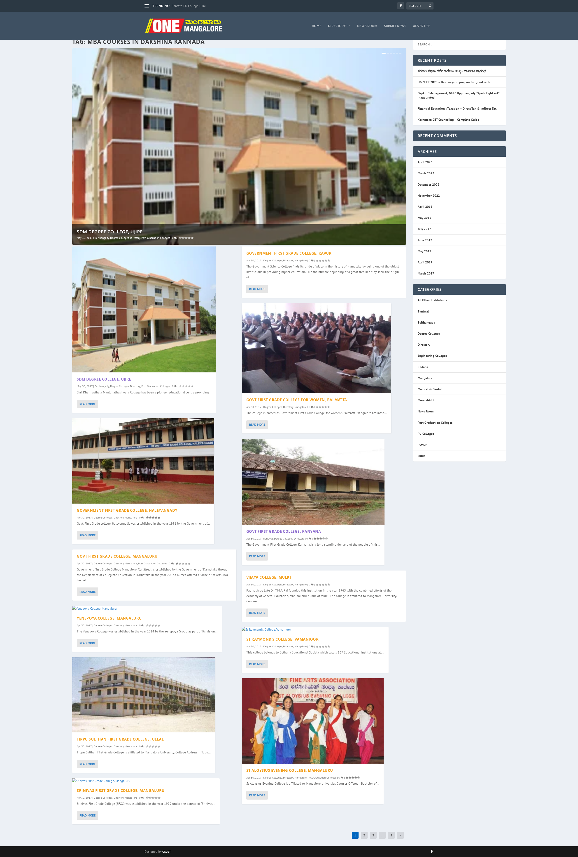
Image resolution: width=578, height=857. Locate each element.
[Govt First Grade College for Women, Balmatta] (316, 348)
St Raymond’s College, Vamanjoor (282, 639)
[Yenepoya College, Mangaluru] (147, 608)
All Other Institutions (432, 300)
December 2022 (428, 184)
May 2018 (424, 218)
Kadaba (423, 367)
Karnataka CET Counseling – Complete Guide (448, 120)
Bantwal (268, 538)
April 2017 (425, 262)
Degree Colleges (119, 237)
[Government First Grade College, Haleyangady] (143, 461)
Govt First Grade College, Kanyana (283, 531)
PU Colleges (426, 434)
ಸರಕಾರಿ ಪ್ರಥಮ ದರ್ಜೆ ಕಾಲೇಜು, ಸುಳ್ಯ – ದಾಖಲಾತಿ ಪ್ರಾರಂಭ (452, 71)
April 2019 (425, 207)
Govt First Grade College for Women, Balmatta (296, 399)
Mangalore (131, 517)
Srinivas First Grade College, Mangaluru (121, 790)
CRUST (166, 852)
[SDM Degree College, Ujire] (144, 309)
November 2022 (429, 196)
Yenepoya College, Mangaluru (109, 618)
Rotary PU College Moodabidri (192, 6)
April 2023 (425, 162)
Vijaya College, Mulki (268, 577)
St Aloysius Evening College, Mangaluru (289, 770)
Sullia (421, 456)
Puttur (422, 445)
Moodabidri (426, 400)
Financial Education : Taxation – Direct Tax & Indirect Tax (457, 109)
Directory (337, 26)
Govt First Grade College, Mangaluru (117, 556)
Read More (87, 404)
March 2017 (426, 273)
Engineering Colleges (432, 356)
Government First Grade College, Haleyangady (127, 510)
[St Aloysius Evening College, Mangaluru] (313, 721)
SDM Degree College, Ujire (110, 232)
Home (316, 26)
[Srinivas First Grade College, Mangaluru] (146, 781)
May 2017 (424, 251)
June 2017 (425, 240)
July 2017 (424, 229)
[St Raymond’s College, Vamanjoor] (315, 629)
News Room (367, 26)
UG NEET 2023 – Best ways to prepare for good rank (454, 82)
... (382, 835)
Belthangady (102, 237)
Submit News (395, 26)
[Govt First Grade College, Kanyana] (313, 482)
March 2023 (426, 173)
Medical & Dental (430, 389)
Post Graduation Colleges (155, 237)
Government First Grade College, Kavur (289, 253)
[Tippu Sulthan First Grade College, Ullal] (143, 694)
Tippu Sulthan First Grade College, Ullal (120, 739)
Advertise (421, 26)
